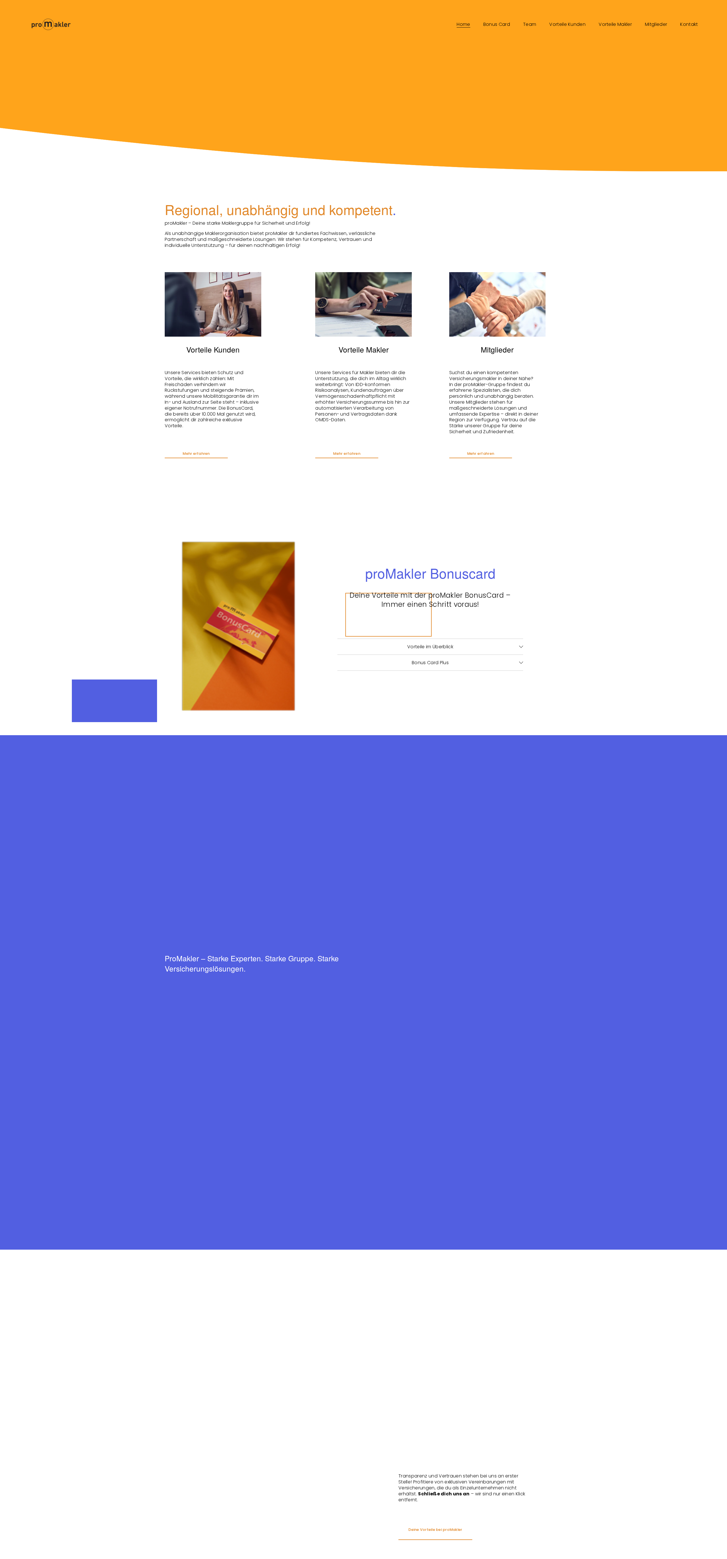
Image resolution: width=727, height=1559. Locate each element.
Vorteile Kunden (567, 24)
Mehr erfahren (196, 453)
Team (529, 24)
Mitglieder (656, 24)
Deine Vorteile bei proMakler (435, 1529)
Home (463, 24)
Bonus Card (496, 24)
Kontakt (689, 24)
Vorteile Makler (615, 24)
